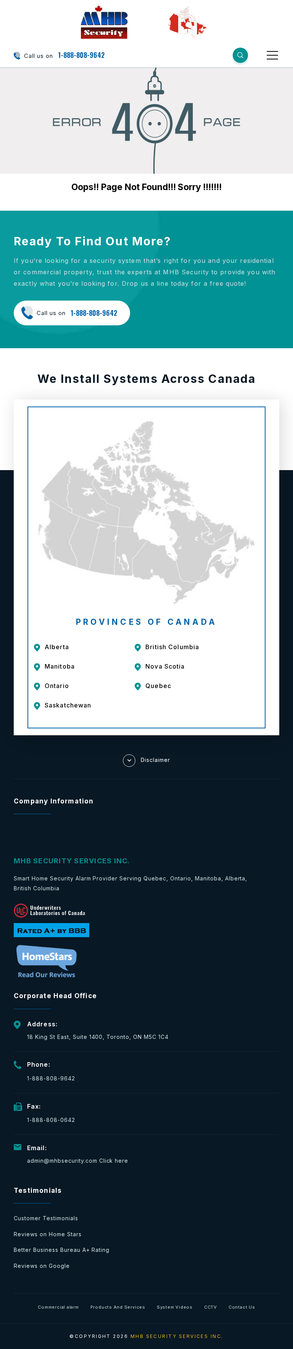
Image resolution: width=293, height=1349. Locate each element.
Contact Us (242, 1307)
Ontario (57, 686)
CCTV (210, 1307)
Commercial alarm (58, 1307)
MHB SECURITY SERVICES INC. (177, 1336)
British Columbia (172, 647)
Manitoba (60, 666)
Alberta (57, 647)
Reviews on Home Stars (48, 1234)
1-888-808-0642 (51, 1120)
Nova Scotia (165, 666)
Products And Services (117, 1307)
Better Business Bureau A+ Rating (61, 1250)
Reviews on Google (42, 1266)
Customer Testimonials (46, 1218)
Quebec (158, 686)
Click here (114, 1160)
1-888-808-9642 (81, 54)
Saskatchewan (68, 705)
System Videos (175, 1307)
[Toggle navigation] (273, 55)
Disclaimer (155, 759)
